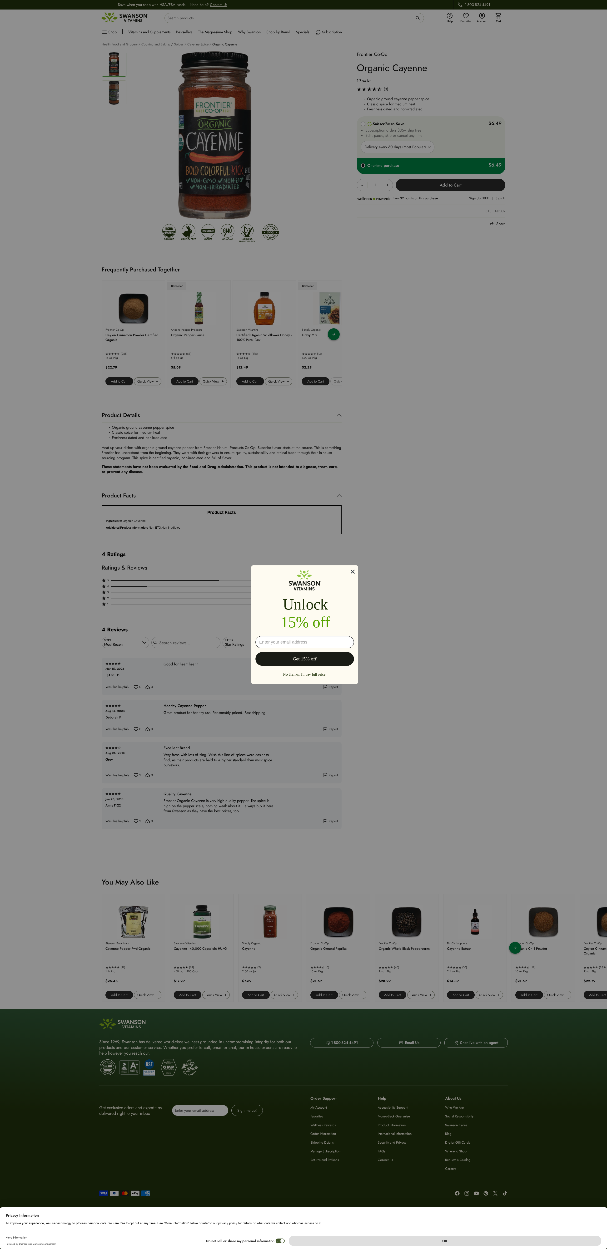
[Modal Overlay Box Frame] (304, 624)
